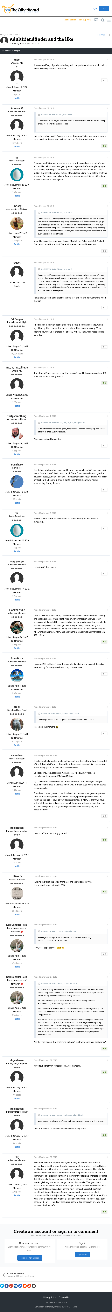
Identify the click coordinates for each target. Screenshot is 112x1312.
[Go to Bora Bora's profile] (16, 675)
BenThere (17, 464)
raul (17, 157)
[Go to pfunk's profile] (16, 724)
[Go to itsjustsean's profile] (16, 845)
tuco (22, 44)
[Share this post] (107, 60)
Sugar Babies (66, 20)
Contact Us (64, 1297)
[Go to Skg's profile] (16, 1174)
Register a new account (29, 1258)
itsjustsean (17, 827)
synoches (17, 755)
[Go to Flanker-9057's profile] (16, 627)
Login (94, 8)
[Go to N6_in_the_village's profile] (16, 384)
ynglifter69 (17, 561)
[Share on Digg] (16, 1286)
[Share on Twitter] (2, 1286)
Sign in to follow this (11, 34)
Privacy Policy (49, 1297)
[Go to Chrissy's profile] (16, 223)
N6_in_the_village (17, 367)
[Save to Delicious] (20, 1286)
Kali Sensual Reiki (17, 924)
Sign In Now (82, 1255)
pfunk (17, 706)
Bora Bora (17, 658)
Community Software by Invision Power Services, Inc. (56, 1307)
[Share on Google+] (11, 1286)
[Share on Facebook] (7, 1286)
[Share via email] (34, 1286)
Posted (44, 60)
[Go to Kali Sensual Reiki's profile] (16, 945)
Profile (17, 98)
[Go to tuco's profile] (4, 41)
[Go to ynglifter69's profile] (16, 578)
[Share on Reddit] (25, 1286)
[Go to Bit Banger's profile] (16, 336)
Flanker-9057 (17, 609)
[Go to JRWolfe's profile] (16, 893)
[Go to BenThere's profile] (16, 481)
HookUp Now (81, 20)
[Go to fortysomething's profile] (16, 433)
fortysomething (16, 416)
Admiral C (17, 108)
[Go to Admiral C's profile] (16, 125)
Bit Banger (17, 319)
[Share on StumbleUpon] (29, 1286)
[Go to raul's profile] (16, 174)
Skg (17, 1157)
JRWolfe (17, 876)
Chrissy (17, 205)
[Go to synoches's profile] (16, 772)
